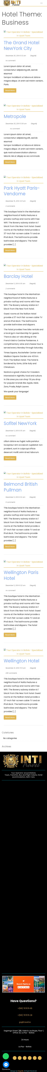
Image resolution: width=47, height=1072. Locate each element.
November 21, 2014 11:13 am (16, 668)
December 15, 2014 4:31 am (16, 201)
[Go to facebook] (6, 1064)
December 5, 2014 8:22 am (15, 585)
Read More (10, 90)
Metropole (15, 116)
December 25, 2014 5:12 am (16, 56)
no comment (10, 60)
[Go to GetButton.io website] (6, 1069)
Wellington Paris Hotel (21, 575)
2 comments (10, 206)
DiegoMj (33, 56)
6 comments (10, 502)
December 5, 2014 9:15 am (15, 283)
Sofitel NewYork (20, 423)
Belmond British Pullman (21, 487)
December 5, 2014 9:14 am (15, 497)
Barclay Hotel (18, 276)
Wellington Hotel (21, 661)
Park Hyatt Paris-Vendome (22, 191)
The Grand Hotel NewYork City (21, 46)
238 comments (11, 673)
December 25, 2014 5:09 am (16, 124)
